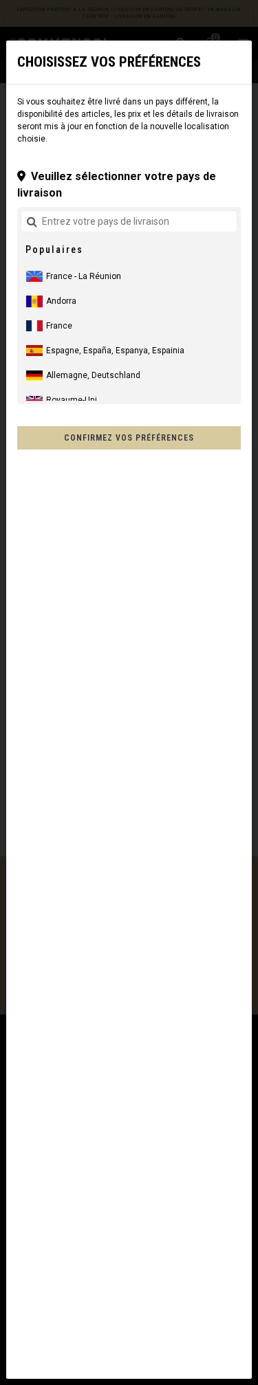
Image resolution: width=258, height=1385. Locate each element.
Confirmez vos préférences (129, 438)
